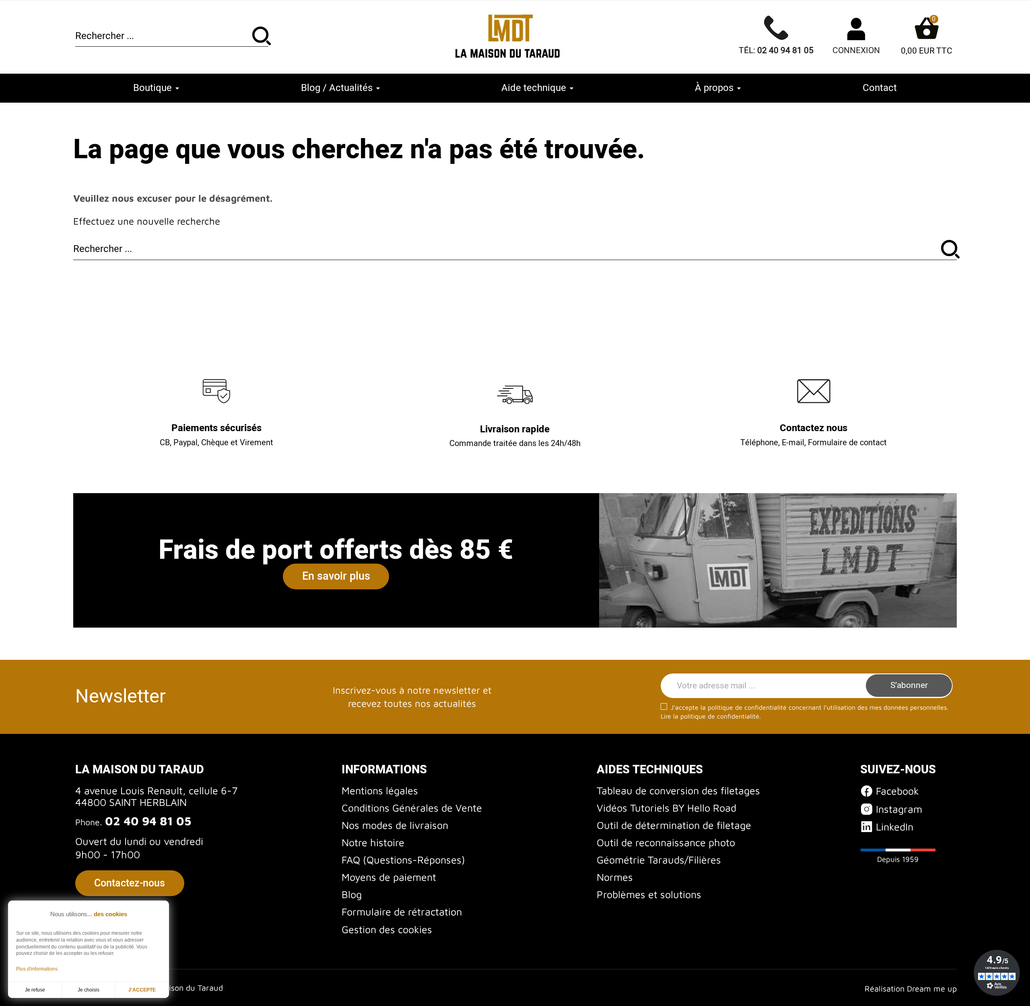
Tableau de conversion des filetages (678, 790)
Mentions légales (380, 790)
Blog (352, 894)
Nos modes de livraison (395, 825)
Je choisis (88, 990)
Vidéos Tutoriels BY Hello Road (666, 808)
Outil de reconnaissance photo (666, 842)
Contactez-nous (129, 883)
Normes (615, 877)
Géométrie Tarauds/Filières (659, 860)
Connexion (856, 50)
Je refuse (35, 990)
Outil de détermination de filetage (674, 825)
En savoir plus (336, 576)
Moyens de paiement (389, 877)
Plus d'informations (37, 969)
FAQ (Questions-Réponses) (403, 860)
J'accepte (142, 990)
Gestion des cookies (387, 929)
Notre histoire (373, 842)
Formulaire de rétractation (402, 911)
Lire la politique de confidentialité (710, 716)
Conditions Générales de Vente (412, 808)
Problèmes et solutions (649, 894)
